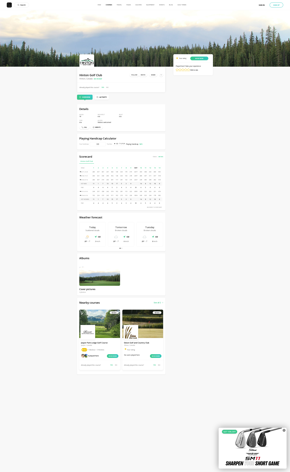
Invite (143, 75)
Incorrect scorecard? (154, 207)
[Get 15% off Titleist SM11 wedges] (253, 448)
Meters (160, 156)
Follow (134, 75)
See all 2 (157, 302)
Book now (113, 356)
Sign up (276, 5)
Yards (155, 156)
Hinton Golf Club (86, 161)
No (107, 87)
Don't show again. (253, 467)
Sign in (262, 5)
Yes (103, 87)
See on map (98, 79)
